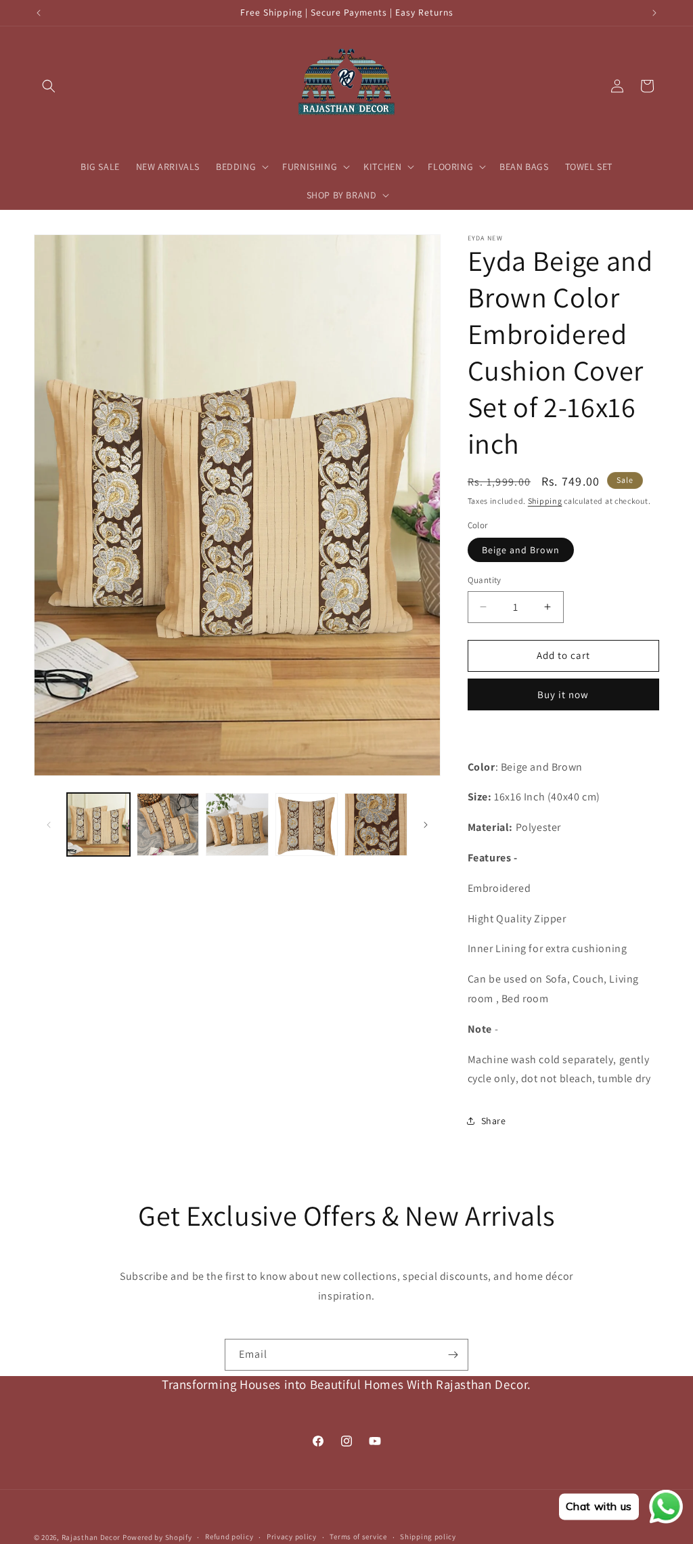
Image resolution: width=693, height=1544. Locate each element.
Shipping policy (428, 1536)
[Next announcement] (654, 13)
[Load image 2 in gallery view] (168, 824)
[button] (49, 86)
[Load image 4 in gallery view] (306, 824)
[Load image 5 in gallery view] (375, 824)
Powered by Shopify (157, 1537)
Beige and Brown (521, 550)
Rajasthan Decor (91, 1537)
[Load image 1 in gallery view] (98, 824)
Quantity (484, 580)
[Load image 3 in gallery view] (237, 824)
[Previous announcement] (38, 13)
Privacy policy (292, 1536)
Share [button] (493, 1121)
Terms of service (358, 1536)
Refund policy (229, 1536)
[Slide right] (426, 825)
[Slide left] (49, 825)
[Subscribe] (453, 1355)
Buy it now (563, 694)
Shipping (545, 501)
